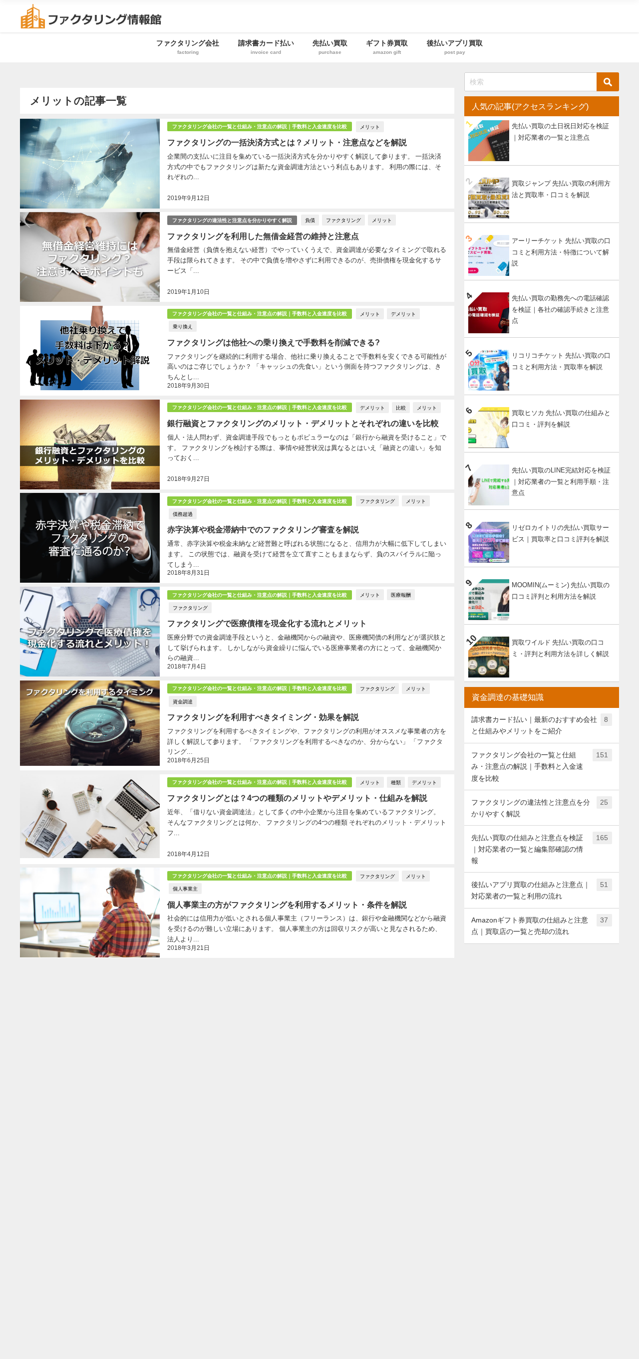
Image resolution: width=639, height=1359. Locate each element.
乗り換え (183, 326)
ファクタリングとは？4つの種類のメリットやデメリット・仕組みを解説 (297, 798)
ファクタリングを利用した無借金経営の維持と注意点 (263, 236)
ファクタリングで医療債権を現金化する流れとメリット (267, 623)
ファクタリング (343, 220)
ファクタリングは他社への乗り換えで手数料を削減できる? (273, 342)
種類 (396, 782)
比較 (401, 407)
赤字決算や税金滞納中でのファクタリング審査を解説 (263, 529)
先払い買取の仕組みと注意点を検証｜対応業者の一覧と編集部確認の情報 (539, 849)
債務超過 (183, 513)
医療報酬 (401, 594)
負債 (310, 220)
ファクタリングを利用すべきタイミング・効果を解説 (263, 717)
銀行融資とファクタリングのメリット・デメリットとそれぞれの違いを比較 (303, 423)
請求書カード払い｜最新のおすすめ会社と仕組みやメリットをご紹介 (539, 725)
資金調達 (183, 701)
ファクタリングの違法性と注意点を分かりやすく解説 (232, 220)
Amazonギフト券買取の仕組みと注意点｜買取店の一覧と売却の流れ (539, 925)
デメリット (403, 313)
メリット (370, 126)
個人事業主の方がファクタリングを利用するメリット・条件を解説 (287, 904)
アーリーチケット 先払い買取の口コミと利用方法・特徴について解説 (561, 251)
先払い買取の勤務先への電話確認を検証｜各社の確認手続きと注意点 (560, 309)
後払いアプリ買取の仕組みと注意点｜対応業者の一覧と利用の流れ (539, 890)
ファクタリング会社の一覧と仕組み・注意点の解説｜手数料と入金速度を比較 (259, 126)
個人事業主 (185, 888)
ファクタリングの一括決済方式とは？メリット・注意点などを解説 (287, 142)
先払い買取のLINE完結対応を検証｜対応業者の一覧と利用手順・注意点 (561, 481)
